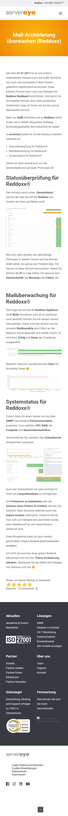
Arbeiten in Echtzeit (48, 627)
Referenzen (12, 677)
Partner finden (14, 672)
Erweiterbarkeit (45, 641)
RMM (40, 623)
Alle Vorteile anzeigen (49, 646)
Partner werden (14, 668)
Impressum (18, 774)
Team (40, 663)
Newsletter (12, 627)
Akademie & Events (17, 623)
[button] (60, 13)
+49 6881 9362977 (54, 2)
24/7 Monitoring (46, 632)
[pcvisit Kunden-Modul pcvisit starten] (49, 721)
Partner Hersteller (16, 681)
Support (41, 668)
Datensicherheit (46, 636)
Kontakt (41, 672)
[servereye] (21, 13)
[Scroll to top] (40, 809)
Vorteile (10, 663)
